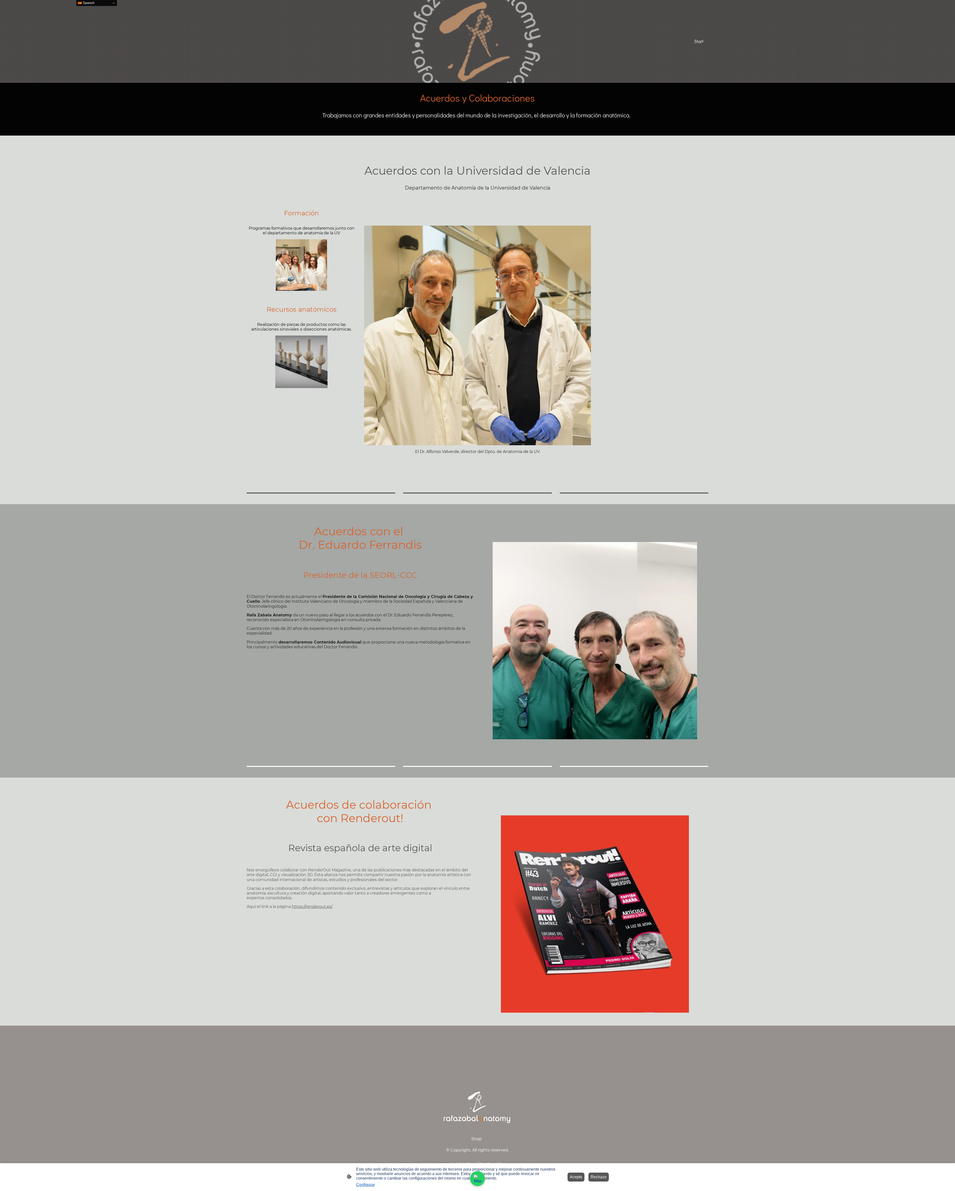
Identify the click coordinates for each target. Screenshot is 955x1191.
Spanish (88, 3)
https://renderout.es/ (312, 906)
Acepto (576, 1177)
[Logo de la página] (282, 41)
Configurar (365, 1185)
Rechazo (599, 1177)
